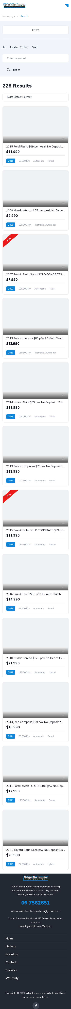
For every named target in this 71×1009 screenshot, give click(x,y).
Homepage (8, 16)
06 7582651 (35, 903)
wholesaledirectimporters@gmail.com (35, 911)
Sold (35, 47)
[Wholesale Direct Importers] (14, 5)
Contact (11, 962)
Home (9, 938)
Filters (35, 29)
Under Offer (19, 47)
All (4, 47)
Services (11, 970)
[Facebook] (36, 1005)
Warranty (12, 978)
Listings (11, 946)
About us (12, 954)
